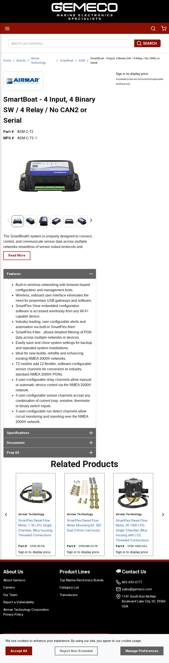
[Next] (91, 220)
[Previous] (8, 220)
